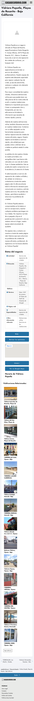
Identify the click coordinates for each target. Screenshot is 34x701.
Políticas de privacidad (8, 698)
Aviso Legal (5, 688)
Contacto (4, 691)
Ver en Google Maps (17, 369)
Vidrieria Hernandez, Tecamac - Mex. (25, 661)
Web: (17, 334)
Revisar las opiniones (17, 339)
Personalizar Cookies (7, 693)
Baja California (7, 650)
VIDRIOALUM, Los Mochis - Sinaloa (8, 661)
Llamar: (17, 363)
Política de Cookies (7, 695)
